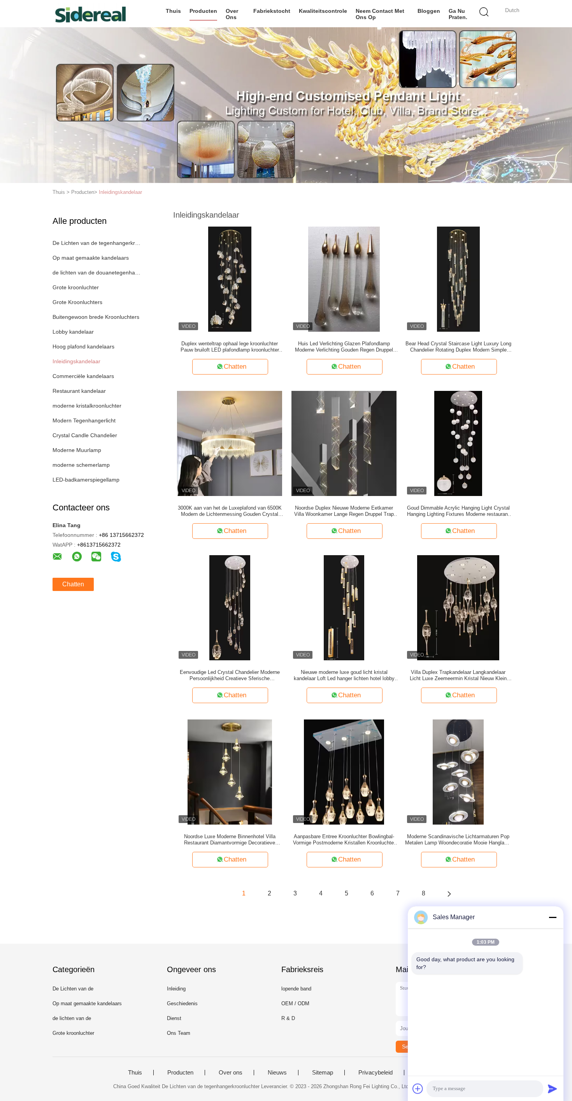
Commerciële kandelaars (83, 376)
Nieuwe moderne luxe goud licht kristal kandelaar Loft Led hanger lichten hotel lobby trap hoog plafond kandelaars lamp (344, 675)
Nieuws (277, 1072)
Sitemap (322, 1072)
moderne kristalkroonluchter (87, 406)
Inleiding (176, 989)
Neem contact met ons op (380, 14)
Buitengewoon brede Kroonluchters (96, 317)
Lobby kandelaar (73, 332)
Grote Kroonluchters (77, 302)
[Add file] (417, 1088)
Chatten (73, 584)
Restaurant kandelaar (79, 391)
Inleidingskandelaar (120, 192)
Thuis (173, 11)
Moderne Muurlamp (77, 450)
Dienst (174, 1018)
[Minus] (552, 917)
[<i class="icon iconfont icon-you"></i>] (449, 893)
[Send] (552, 1088)
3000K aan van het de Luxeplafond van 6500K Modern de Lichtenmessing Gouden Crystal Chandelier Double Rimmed (230, 511)
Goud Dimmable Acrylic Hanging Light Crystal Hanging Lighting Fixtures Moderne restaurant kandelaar (458, 511)
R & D (288, 1018)
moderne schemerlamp (81, 465)
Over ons (232, 14)
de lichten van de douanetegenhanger (97, 272)
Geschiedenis (182, 1003)
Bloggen (429, 11)
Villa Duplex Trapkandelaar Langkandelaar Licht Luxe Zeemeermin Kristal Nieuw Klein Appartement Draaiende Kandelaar (458, 675)
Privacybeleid (375, 1072)
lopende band (296, 989)
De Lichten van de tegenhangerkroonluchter (97, 243)
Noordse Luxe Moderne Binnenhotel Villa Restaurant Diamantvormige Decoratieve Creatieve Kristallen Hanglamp (229, 840)
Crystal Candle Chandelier (85, 435)
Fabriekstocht (271, 11)
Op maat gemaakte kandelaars (91, 258)
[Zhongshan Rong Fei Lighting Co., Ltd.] (90, 13)
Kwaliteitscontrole (323, 11)
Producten (203, 11)
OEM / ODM (295, 1003)
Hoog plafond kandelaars (83, 346)
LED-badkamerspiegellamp (86, 480)
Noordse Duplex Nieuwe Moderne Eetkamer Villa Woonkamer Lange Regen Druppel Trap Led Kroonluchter (344, 511)
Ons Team (178, 1033)
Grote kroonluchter (76, 287)
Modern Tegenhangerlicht (84, 420)
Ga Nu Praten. (458, 14)
